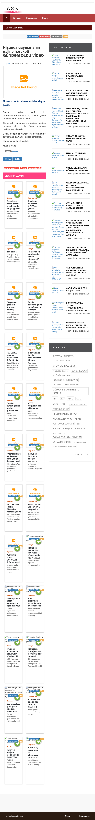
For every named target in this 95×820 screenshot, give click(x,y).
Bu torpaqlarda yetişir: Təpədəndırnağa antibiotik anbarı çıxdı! (77, 306)
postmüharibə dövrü (65, 379)
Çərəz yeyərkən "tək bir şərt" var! (76, 289)
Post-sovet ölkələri (63, 423)
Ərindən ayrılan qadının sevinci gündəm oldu (14, 407)
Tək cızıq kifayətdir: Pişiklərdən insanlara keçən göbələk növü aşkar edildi (77, 251)
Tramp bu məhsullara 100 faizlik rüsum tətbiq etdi (34, 551)
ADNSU (56, 404)
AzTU (78, 398)
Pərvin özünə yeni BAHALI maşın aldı (34, 506)
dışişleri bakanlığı (11, 168)
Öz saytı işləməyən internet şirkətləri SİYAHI (76, 138)
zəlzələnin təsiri (61, 360)
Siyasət (9, 198)
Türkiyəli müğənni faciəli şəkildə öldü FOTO (13, 753)
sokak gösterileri (35, 168)
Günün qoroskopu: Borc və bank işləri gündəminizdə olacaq (77, 325)
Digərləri (8, 63)
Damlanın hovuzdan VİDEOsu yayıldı (32, 205)
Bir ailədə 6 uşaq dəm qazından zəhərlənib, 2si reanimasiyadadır (77, 93)
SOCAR (56, 428)
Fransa (23, 168)
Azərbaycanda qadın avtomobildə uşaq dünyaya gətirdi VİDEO (13, 602)
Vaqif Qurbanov (61, 409)
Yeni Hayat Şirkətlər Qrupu (64, 447)
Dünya (30, 248)
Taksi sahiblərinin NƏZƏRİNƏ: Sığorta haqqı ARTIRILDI (75, 57)
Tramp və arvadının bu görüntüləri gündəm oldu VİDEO (13, 652)
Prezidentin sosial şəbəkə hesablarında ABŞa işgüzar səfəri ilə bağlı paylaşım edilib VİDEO (13, 205)
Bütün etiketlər (81, 455)
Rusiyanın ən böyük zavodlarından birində (34, 356)
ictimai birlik (80, 429)
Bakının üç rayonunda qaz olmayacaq (33, 751)
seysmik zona (79, 370)
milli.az (15, 151)
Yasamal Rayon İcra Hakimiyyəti (67, 437)
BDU (64, 404)
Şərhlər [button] (17, 159)
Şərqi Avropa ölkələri (67, 419)
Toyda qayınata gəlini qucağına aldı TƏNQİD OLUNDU (35, 306)
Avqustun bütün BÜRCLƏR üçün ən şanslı (13, 558)
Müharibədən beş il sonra (66, 391)
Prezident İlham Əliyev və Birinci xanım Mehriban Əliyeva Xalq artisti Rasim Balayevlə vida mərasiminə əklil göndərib (77, 227)
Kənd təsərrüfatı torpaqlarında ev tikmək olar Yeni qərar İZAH (34, 602)
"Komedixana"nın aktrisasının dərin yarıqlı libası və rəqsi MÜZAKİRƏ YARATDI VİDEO (14, 457)
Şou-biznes (32, 198)
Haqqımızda (31, 18)
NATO (78, 424)
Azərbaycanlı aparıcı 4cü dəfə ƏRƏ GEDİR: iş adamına (34, 703)
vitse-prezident (80, 442)
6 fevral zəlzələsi (64, 365)
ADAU (62, 399)
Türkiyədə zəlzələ (61, 371)
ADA (55, 398)
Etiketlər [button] (8, 159)
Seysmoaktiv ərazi (65, 413)
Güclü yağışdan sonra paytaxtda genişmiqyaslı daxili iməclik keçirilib (77, 186)
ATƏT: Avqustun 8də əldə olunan (34, 405)
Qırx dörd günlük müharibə (66, 384)
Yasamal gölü (62, 442)
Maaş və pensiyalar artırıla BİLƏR (76, 154)
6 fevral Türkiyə (63, 356)
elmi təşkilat (67, 429)
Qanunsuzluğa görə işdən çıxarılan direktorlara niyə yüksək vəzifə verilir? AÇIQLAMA (13, 707)
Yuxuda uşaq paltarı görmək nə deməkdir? (77, 169)
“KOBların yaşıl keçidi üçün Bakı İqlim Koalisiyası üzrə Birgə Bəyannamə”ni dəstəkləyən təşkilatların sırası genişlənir (77, 116)
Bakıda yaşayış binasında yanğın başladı (74, 76)
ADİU (70, 398)
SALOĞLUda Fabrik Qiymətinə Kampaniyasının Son (14, 508)
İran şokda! (12, 251)
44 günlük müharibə (62, 375)
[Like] (17, 195)
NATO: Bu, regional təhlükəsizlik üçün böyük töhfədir (12, 356)
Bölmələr (17, 18)
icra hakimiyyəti (59, 433)
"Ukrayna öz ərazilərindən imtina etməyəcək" (34, 255)
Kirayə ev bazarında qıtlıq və (32, 456)
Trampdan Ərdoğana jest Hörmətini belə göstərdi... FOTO (35, 652)
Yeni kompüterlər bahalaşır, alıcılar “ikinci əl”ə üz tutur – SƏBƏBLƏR (77, 271)
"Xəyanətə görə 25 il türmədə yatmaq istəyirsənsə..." (14, 306)
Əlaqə (45, 18)
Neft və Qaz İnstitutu (78, 404)
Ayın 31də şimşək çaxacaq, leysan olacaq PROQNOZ (74, 205)
